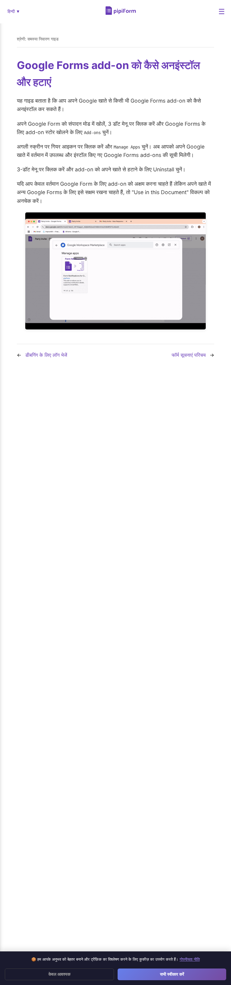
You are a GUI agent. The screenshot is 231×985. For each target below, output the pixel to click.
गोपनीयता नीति (190, 959)
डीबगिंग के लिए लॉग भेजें (46, 355)
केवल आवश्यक (59, 974)
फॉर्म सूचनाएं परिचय (189, 355)
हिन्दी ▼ (14, 11)
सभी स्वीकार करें (172, 974)
